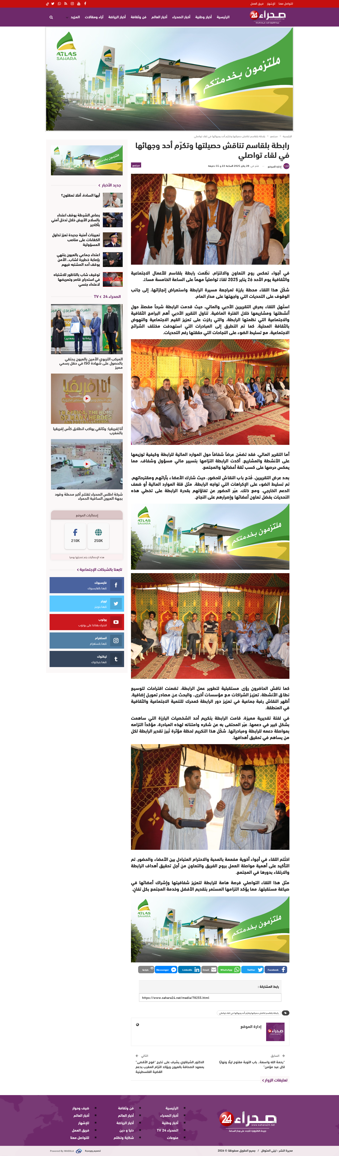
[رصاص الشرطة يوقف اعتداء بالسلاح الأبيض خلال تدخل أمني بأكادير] (113, 220)
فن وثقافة (138, 16)
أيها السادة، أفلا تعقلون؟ (80, 194)
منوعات (172, 1137)
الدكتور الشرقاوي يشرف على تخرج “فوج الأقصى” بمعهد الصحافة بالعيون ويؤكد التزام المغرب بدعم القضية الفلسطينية (170, 1066)
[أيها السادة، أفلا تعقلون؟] (113, 200)
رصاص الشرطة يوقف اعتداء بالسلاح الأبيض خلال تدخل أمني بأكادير (75, 219)
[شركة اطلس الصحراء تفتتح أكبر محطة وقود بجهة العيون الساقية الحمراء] (87, 464)
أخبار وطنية (203, 16)
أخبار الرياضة (117, 16)
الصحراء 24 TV (167, 1129)
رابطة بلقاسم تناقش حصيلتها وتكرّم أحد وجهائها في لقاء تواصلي (249, 1013)
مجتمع (136, 165)
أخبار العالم (159, 16)
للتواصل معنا (286, 3)
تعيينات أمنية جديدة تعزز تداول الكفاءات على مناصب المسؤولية (76, 239)
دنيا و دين (126, 1129)
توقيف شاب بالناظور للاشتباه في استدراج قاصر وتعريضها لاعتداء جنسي (77, 278)
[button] (276, 969)
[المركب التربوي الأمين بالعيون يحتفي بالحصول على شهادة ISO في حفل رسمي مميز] (87, 329)
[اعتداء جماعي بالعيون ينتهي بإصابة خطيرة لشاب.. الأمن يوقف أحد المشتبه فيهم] (113, 259)
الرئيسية (223, 16)
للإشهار (271, 3)
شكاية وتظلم (124, 1137)
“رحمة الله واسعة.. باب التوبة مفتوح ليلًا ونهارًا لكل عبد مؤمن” (252, 1064)
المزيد (75, 16)
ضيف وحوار (80, 1107)
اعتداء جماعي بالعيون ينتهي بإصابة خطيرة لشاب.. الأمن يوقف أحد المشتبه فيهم (78, 259)
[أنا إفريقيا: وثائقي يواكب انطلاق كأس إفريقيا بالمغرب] (87, 399)
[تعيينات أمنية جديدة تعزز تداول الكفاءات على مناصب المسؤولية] (113, 239)
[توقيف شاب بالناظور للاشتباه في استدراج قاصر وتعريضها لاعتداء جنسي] (113, 279)
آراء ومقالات (94, 16)
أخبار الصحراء (181, 16)
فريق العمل (257, 3)
